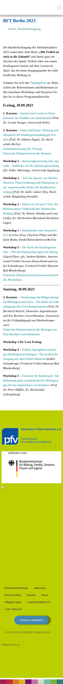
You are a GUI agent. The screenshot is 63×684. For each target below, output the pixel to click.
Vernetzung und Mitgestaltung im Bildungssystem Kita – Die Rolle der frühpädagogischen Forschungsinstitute (31, 301)
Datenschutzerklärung (16, 588)
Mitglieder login (13, 602)
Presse (45, 595)
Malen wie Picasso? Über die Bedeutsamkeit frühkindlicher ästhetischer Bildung (30, 208)
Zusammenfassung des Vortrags (22, 148)
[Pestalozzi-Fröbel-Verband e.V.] (19, 7)
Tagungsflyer (38, 82)
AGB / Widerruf (13, 609)
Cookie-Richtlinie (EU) (39, 602)
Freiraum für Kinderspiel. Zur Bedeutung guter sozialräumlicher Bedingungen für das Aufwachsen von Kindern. (31, 380)
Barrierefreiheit (13, 595)
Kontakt (31, 595)
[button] (59, 7)
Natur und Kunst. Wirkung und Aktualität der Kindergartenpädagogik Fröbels (30, 134)
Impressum (40, 588)
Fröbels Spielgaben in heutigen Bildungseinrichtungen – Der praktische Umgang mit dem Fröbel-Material (30, 354)
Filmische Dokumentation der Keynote (27, 153)
